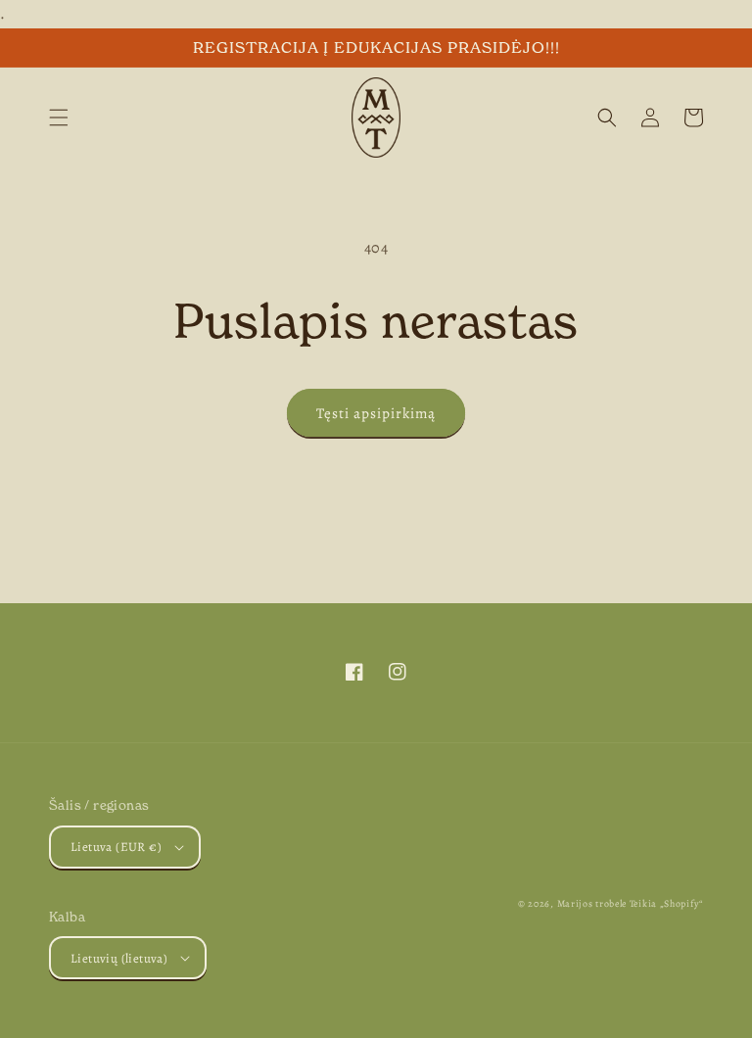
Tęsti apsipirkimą (376, 413)
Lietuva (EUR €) (116, 846)
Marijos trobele (592, 903)
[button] (58, 117)
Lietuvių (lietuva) (118, 958)
